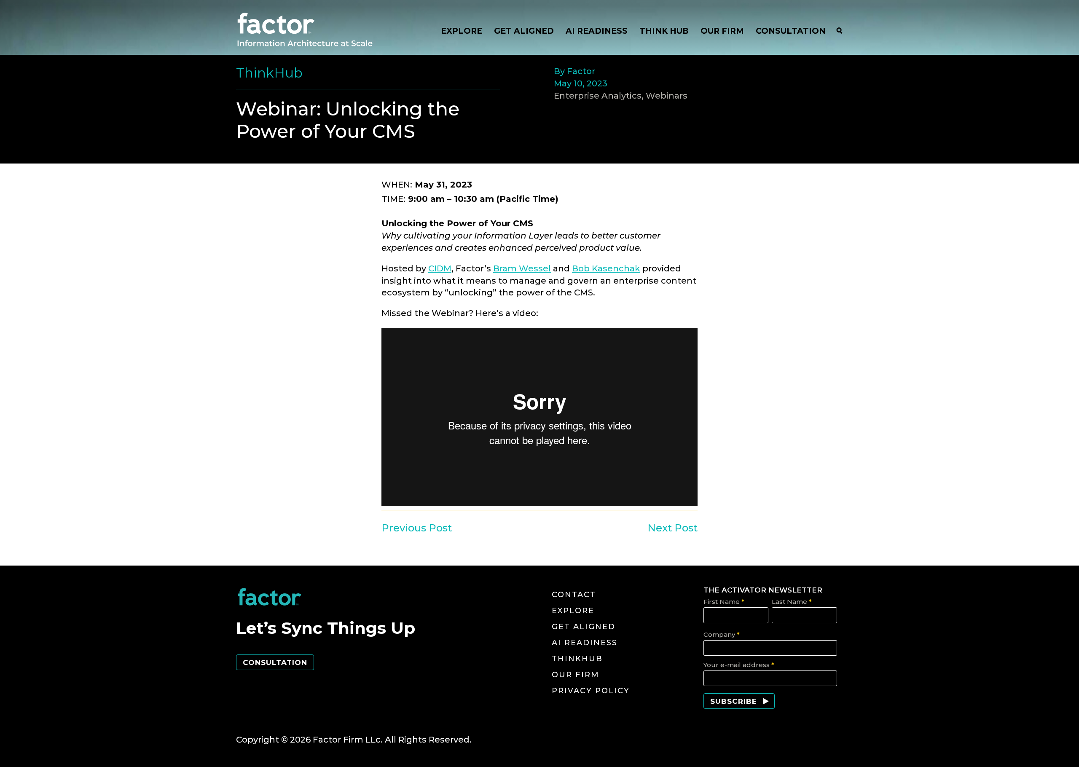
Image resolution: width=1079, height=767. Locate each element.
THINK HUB (664, 31)
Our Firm (575, 674)
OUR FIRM (722, 31)
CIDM (439, 268)
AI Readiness (584, 642)
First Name (723, 602)
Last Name (792, 602)
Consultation (275, 662)
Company (721, 634)
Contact (574, 594)
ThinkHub (577, 658)
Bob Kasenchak (606, 268)
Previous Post (416, 528)
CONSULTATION (791, 31)
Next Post (672, 528)
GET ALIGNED (524, 31)
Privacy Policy (591, 690)
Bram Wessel (522, 268)
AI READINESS (597, 31)
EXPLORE (461, 31)
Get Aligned (583, 626)
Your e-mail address (738, 665)
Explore (573, 610)
